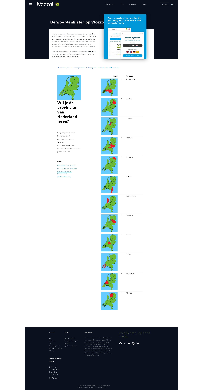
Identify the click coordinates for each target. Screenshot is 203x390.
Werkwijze (132, 4)
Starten (144, 4)
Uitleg (67, 332)
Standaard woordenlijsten (54, 377)
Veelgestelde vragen (71, 341)
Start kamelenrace (63, 176)
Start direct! (53, 367)
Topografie (92, 68)
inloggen (164, 4)
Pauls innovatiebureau (103, 385)
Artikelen (67, 343)
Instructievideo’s (70, 338)
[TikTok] (124, 343)
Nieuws (51, 351)
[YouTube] (129, 343)
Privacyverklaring (100, 387)
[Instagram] (133, 343)
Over (50, 343)
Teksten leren (53, 372)
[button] (30, 4)
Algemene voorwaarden (85, 387)
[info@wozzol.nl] (137, 343)
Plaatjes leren (53, 374)
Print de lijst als (67, 168)
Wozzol (60, 142)
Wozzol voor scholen (56, 348)
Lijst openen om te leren (66, 165)
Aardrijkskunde (79, 68)
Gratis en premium (55, 346)
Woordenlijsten (64, 68)
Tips (122, 4)
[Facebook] (120, 343)
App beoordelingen (71, 346)
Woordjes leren (110, 4)
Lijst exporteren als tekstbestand (64, 172)
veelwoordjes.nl (90, 51)
